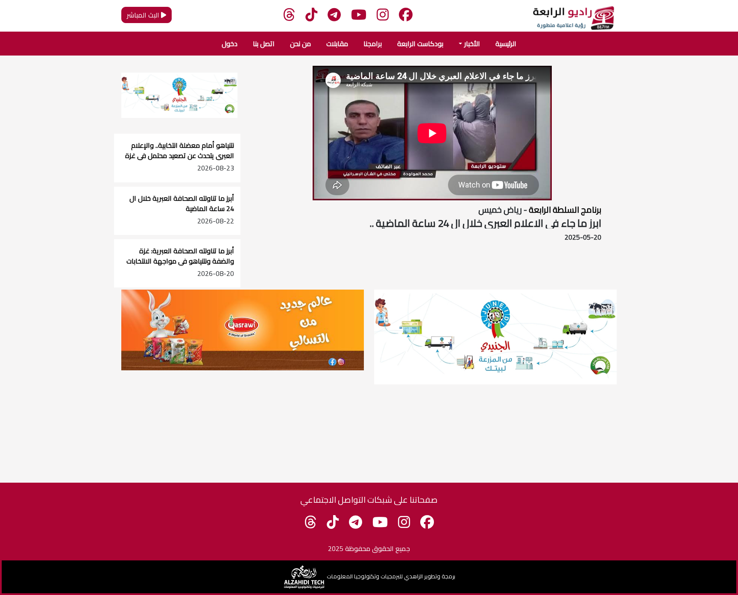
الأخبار (472, 43)
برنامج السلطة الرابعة (564, 209)
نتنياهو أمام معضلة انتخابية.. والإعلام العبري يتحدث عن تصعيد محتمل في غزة (179, 150)
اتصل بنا (264, 43)
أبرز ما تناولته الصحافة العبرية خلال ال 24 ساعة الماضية (181, 203)
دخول (229, 43)
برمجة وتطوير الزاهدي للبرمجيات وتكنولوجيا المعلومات (391, 576)
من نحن (300, 43)
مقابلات (337, 43)
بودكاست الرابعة (420, 43)
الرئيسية (505, 43)
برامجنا (372, 43)
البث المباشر (144, 15)
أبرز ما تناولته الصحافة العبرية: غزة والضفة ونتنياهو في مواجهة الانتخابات (180, 255)
